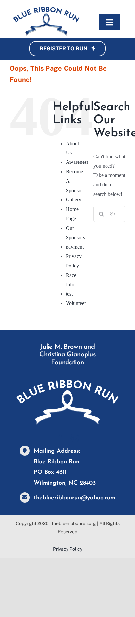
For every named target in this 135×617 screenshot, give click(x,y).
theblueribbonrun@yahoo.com (74, 498)
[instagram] (75, 438)
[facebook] (60, 438)
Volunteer (76, 303)
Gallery (73, 199)
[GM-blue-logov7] (46, 9)
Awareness (77, 162)
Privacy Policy (67, 549)
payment (75, 246)
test (69, 294)
